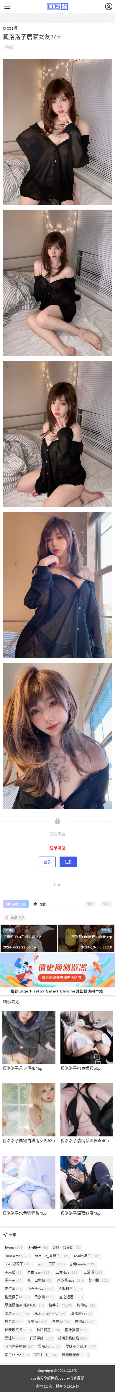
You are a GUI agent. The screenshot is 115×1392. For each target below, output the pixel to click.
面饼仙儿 (45, 1355)
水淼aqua (17, 1313)
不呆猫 (14, 1272)
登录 (47, 862)
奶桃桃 (99, 1280)
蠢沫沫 (15, 1338)
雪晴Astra (49, 1346)
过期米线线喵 (73, 1338)
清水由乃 (82, 1313)
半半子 (14, 1280)
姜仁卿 (14, 1288)
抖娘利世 (70, 1288)
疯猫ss (37, 1321)
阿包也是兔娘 (19, 1346)
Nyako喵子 (87, 1256)
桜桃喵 (86, 1305)
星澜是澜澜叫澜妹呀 (24, 1305)
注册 (68, 862)
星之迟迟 (71, 1297)
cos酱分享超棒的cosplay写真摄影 (57, 1378)
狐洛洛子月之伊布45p (22, 1068)
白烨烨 (61, 1321)
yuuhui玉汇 (51, 1264)
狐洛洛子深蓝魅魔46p (80, 1213)
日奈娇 (44, 1297)
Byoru (14, 1247)
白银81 (85, 1321)
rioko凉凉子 (19, 1264)
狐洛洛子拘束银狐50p (80, 1068)
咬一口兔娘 (39, 1280)
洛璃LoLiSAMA (50, 1313)
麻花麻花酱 (75, 1355)
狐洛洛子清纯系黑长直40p (84, 1140)
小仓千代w (40, 1288)
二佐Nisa (67, 1272)
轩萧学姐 (41, 1338)
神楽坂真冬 (18, 1330)
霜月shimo (17, 1355)
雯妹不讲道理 (80, 1346)
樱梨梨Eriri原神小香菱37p (91, 937)
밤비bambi (82, 1264)
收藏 (42, 904)
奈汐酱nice (70, 1280)
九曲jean (39, 1272)
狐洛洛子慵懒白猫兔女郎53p (28, 1140)
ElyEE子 (38, 1247)
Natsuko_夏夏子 (51, 1256)
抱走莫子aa (17, 1297)
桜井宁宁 (60, 1305)
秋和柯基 (48, 1330)
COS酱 (71, 1370)
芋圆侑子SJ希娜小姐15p (22, 937)
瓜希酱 (14, 1321)
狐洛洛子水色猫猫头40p (24, 1213)
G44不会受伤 (67, 1247)
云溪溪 (93, 1272)
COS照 (12, 28)
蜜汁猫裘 (76, 1330)
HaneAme (17, 1256)
